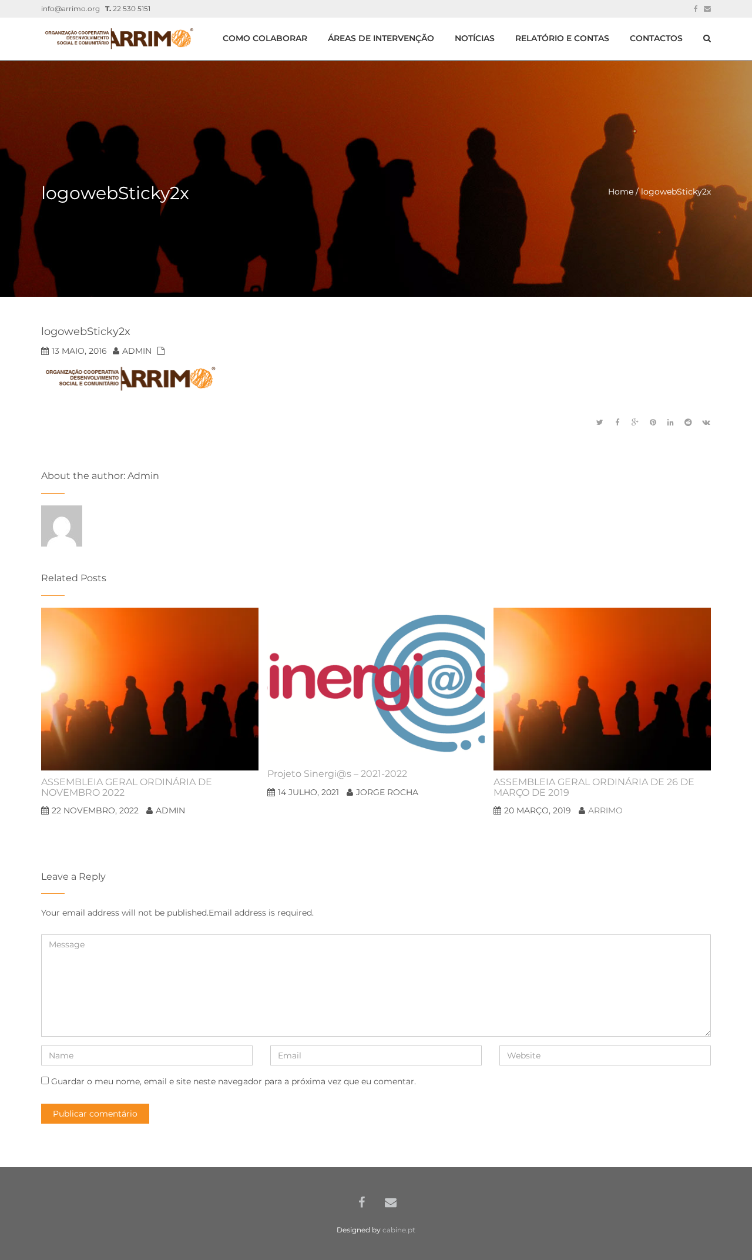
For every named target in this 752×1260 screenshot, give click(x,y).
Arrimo (605, 810)
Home (620, 191)
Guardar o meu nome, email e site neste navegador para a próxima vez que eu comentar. (233, 1081)
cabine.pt (398, 1229)
